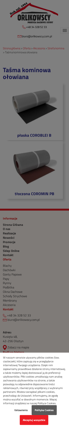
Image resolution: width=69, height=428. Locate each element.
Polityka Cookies (44, 410)
